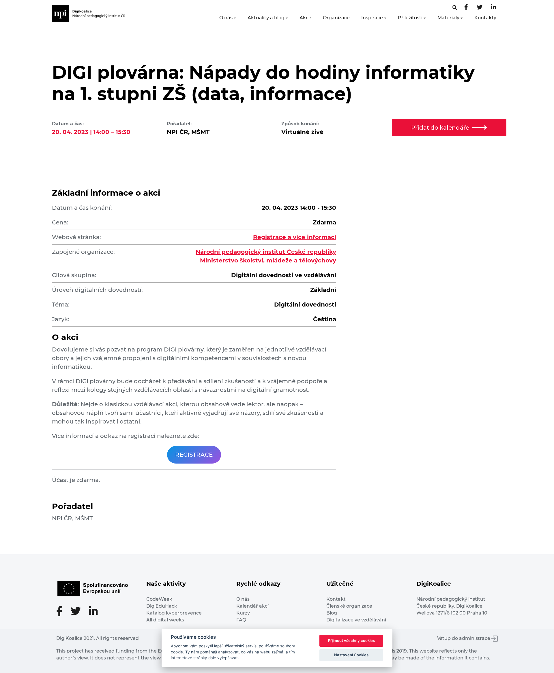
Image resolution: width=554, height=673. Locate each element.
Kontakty (485, 17)
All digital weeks (165, 620)
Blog (331, 613)
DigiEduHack (161, 606)
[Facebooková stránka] (454, 7)
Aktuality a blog (266, 17)
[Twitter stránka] (479, 7)
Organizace (336, 17)
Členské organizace (349, 606)
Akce (305, 17)
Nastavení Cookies (351, 655)
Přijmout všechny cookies (351, 640)
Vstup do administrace (464, 638)
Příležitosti (410, 17)
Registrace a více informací (294, 237)
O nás (226, 17)
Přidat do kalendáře (440, 127)
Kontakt (336, 599)
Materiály (448, 17)
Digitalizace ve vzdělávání (356, 620)
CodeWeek (159, 599)
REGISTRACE (194, 454)
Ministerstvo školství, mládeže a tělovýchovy (268, 260)
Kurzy (243, 613)
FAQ (241, 620)
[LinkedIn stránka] (493, 7)
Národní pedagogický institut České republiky (266, 251)
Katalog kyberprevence (174, 613)
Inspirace (372, 17)
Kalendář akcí (252, 606)
